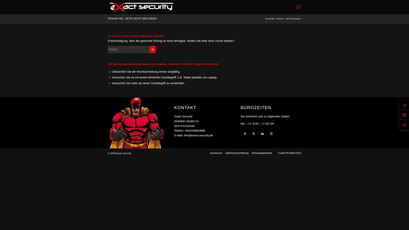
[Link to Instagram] (271, 134)
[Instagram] (404, 125)
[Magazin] (404, 115)
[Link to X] (253, 134)
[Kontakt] (404, 105)
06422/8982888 (195, 130)
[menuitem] (297, 7)
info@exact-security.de (198, 135)
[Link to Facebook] (245, 134)
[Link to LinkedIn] (262, 134)
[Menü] (297, 7)
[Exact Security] (141, 7)
